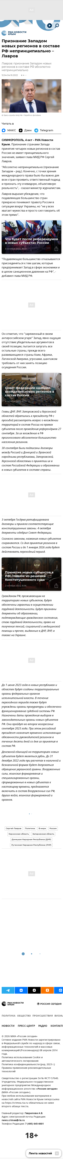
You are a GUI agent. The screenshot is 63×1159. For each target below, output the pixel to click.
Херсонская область (19, 834)
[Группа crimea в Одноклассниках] (47, 990)
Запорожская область (43, 834)
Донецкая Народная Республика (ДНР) (31, 839)
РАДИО (42, 1026)
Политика (30, 828)
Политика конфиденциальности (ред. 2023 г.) (28, 1065)
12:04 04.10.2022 (10, 75)
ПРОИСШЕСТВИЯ (42, 1016)
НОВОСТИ (8, 1026)
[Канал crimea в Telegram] (8, 990)
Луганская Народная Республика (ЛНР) (31, 845)
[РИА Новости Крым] (14, 33)
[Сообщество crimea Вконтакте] (21, 990)
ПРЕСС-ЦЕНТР (26, 1026)
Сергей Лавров (13, 828)
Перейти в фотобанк (32, 115)
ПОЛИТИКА (8, 1016)
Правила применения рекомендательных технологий (26, 1070)
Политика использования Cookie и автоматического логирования (22, 1059)
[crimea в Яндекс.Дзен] (34, 990)
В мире (42, 828)
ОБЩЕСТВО (24, 1016)
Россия (53, 828)
